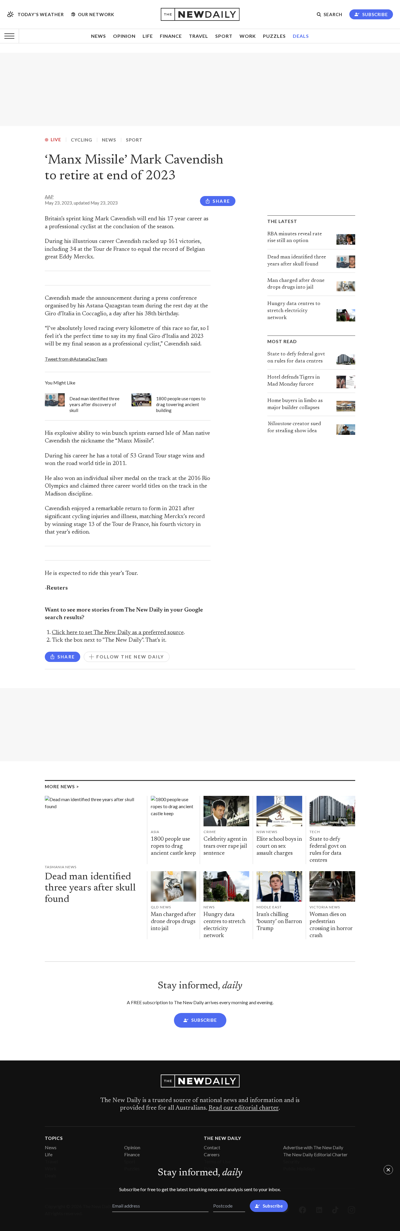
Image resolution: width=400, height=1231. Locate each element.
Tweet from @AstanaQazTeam (76, 359)
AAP (49, 196)
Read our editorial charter (243, 1108)
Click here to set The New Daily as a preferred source (118, 633)
